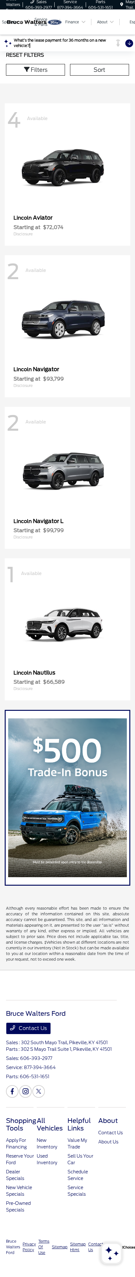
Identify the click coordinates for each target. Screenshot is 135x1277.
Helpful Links (79, 1124)
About (108, 1121)
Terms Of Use (43, 1247)
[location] (121, 4)
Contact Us (32, 1028)
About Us (108, 1141)
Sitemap (60, 1247)
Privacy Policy (29, 1247)
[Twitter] (38, 1091)
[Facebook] (12, 1091)
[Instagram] (25, 1091)
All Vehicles (50, 1124)
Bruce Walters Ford (13, 1247)
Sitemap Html (78, 1247)
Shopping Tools (21, 1124)
